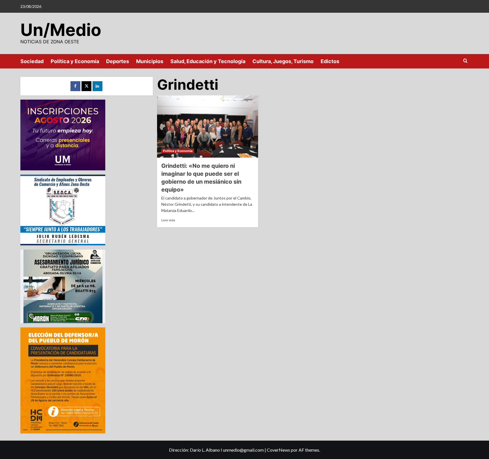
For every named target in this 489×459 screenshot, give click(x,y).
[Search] (465, 61)
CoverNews (278, 449)
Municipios (149, 61)
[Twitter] (86, 86)
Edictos (330, 61)
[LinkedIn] (97, 86)
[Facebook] (75, 86)
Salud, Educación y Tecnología (207, 61)
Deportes (117, 61)
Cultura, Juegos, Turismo (283, 61)
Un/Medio (60, 30)
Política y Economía (75, 61)
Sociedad (32, 61)
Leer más (168, 220)
